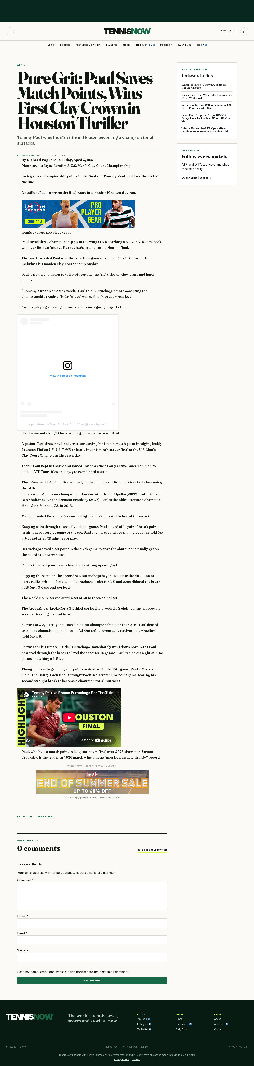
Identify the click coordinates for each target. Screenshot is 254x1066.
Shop (201, 45)
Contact (218, 1029)
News (50, 45)
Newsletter (228, 31)
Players (111, 45)
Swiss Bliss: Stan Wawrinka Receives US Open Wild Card (206, 96)
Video (126, 45)
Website (22, 950)
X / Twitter (143, 1029)
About (217, 1019)
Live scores (182, 1024)
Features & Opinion (88, 45)
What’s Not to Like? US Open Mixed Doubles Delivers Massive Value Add (204, 130)
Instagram (143, 1024)
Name (22, 916)
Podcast (166, 45)
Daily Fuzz (185, 45)
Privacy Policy (121, 1059)
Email (22, 933)
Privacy (233, 1047)
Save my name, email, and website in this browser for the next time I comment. (73, 972)
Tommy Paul (45, 817)
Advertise (219, 1024)
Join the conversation (152, 850)
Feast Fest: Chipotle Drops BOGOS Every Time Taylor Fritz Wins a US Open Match (206, 118)
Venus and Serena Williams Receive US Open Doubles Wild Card (206, 106)
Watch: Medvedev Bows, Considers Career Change (203, 86)
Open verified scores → (196, 177)
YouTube (142, 1019)
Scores (65, 45)
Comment (25, 880)
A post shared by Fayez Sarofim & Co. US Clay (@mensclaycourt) (67, 424)
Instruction (144, 45)
